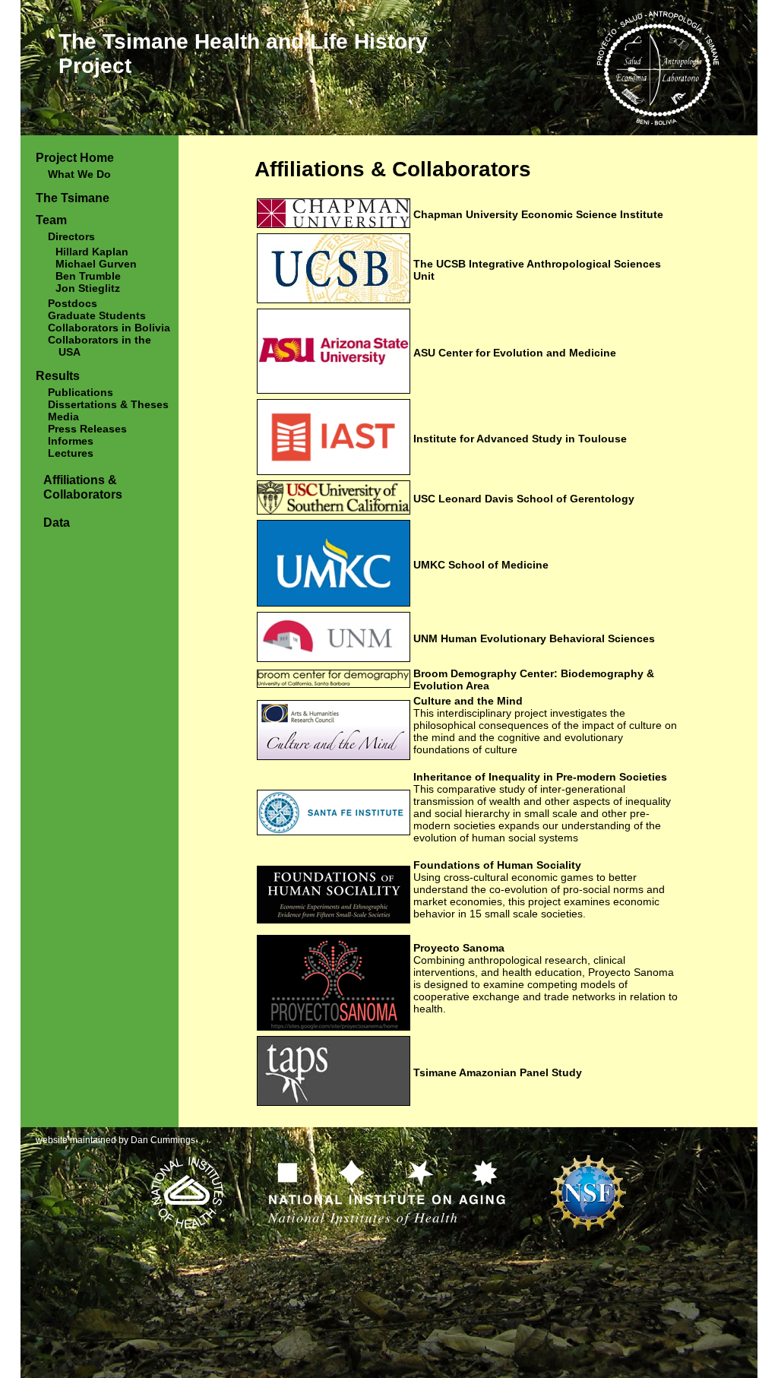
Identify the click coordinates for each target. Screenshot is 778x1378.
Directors (71, 236)
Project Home (75, 157)
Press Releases (87, 429)
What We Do (79, 174)
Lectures (70, 453)
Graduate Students (97, 315)
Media (63, 416)
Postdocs (72, 303)
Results (58, 375)
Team (51, 219)
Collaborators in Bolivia (109, 328)
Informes (70, 441)
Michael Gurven (96, 264)
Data (56, 522)
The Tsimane (72, 197)
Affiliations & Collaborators (82, 487)
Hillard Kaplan (91, 252)
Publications (80, 392)
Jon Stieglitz (87, 288)
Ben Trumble (88, 276)
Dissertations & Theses (108, 404)
